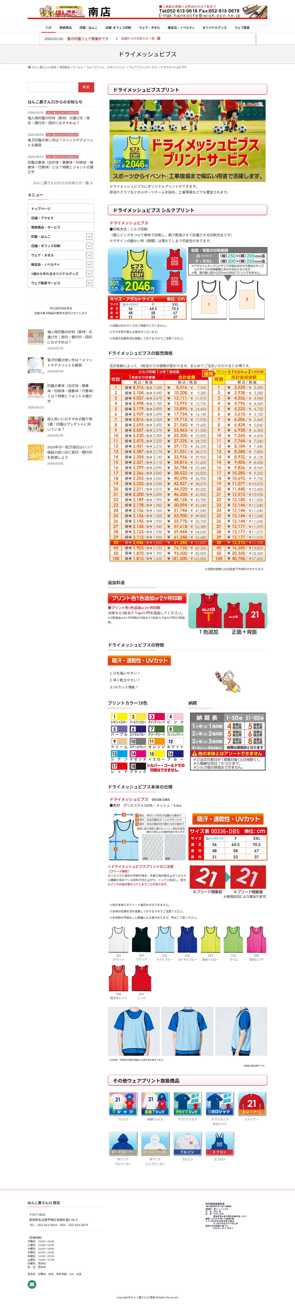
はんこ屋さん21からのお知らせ (62, 112)
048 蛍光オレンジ (118, 996)
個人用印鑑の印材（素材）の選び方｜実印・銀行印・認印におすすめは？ (69, 337)
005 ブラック (141, 957)
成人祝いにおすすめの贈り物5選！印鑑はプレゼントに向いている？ (69, 424)
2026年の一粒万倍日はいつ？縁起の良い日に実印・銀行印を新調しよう (70, 452)
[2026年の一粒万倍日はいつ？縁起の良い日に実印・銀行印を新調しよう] (36, 452)
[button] (138, 38)
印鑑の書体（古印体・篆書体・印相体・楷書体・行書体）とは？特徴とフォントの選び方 (60, 167)
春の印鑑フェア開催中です (88, 39)
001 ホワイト (118, 957)
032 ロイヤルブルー (187, 957)
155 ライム (233, 957)
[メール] (32, 1284)
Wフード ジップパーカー (155, 1161)
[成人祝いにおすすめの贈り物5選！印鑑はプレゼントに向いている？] (36, 424)
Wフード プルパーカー (123, 1161)
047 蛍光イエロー (210, 957)
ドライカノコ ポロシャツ (219, 1121)
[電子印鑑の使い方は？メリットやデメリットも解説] (36, 365)
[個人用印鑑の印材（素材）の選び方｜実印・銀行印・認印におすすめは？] (36, 337)
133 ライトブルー (164, 957)
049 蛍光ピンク (256, 957)
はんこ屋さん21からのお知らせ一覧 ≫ (63, 183)
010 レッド (141, 996)
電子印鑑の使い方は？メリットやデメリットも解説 (69, 362)
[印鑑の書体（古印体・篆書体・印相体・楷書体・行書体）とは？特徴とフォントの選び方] (36, 391)
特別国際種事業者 (61, 308)
